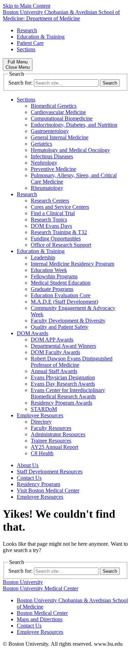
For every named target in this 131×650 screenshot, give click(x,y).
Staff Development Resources (49, 472)
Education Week (49, 270)
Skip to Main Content (26, 6)
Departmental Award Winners (63, 346)
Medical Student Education (60, 283)
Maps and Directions (40, 619)
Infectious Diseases (52, 156)
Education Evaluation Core (60, 295)
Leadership (43, 257)
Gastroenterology (50, 131)
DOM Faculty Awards (55, 352)
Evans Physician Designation (63, 377)
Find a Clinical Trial (53, 213)
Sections (26, 49)
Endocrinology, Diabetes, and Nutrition (74, 125)
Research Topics (49, 220)
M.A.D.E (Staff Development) (64, 302)
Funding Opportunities (56, 238)
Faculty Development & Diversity (68, 321)
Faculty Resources (51, 428)
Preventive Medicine (53, 169)
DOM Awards (32, 333)
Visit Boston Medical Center (48, 490)
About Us (27, 465)
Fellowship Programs (54, 276)
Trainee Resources (51, 441)
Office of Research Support (61, 245)
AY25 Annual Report (54, 447)
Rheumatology (47, 188)
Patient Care (30, 43)
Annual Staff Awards (54, 371)
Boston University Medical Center (40, 588)
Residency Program (38, 484)
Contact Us (29, 478)
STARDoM (44, 409)
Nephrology (44, 163)
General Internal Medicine (59, 137)
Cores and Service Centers (60, 207)
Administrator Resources (58, 434)
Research (27, 30)
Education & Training (41, 37)
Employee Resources (40, 415)
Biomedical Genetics (54, 106)
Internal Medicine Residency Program (72, 264)
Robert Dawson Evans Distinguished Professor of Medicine (71, 362)
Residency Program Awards (61, 403)
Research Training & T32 (59, 232)
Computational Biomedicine (62, 118)
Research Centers (50, 201)
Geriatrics (41, 144)
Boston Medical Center (42, 613)
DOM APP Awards (52, 340)
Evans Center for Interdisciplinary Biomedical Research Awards (68, 393)
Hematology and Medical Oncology (70, 150)
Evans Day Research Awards (63, 384)
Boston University (23, 582)
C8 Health (42, 453)
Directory (41, 422)
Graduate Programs (52, 289)
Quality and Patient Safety (59, 327)
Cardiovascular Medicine (58, 112)
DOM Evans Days (51, 226)
